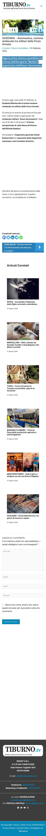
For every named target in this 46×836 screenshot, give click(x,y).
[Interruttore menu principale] (41, 5)
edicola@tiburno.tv (34, 803)
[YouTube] (25, 808)
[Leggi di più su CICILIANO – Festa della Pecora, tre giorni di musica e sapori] (23, 504)
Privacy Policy (9, 828)
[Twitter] (8, 237)
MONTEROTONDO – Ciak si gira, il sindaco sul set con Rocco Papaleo (23, 475)
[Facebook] (4, 237)
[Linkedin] (12, 237)
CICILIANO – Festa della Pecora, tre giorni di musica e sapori (23, 517)
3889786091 (28, 785)
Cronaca (6, 48)
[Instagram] (28, 808)
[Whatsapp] (21, 237)
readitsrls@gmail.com (26, 776)
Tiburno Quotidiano (19, 48)
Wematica (23, 831)
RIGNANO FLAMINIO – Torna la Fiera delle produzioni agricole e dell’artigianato (21, 432)
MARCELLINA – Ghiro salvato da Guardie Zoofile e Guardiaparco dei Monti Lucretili (23, 344)
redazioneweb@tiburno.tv (23, 800)
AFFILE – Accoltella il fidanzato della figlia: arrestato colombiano (22, 303)
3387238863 (34, 788)
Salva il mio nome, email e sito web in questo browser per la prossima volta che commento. (21, 608)
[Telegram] (17, 237)
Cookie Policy (23, 828)
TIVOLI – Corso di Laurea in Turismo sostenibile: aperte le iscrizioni (21, 388)
